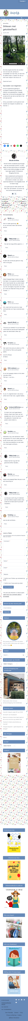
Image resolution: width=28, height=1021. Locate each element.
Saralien (10, 431)
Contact (16, 1012)
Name (6, 561)
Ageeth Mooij (12, 322)
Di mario (10, 343)
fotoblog (10, 515)
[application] (14, 50)
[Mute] (21, 63)
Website (6, 574)
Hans (9, 302)
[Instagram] (21, 1000)
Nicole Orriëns (14, 160)
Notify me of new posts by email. (13, 583)
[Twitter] (19, 1000)
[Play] (4, 63)
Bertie (10, 218)
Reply (5, 230)
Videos (5, 737)
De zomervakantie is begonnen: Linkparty (20, 202)
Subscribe (7, 612)
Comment (7, 541)
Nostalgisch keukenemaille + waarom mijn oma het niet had (6, 203)
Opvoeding (5, 23)
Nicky (9, 274)
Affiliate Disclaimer (14, 1017)
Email (6, 567)
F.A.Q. (21, 1012)
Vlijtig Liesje (12, 239)
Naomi (10, 388)
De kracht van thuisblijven (10, 714)
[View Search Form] (21, 18)
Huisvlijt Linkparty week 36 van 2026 (13, 712)
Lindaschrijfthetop (15, 407)
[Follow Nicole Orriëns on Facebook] (13, 194)
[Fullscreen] (23, 63)
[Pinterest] (24, 1000)
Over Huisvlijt (9, 1012)
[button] (14, 50)
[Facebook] (16, 1000)
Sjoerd (10, 255)
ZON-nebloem (12, 368)
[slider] (13, 63)
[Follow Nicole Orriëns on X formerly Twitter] (15, 194)
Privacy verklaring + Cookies (14, 1015)
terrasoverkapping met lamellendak (12, 702)
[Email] (16, 1002)
